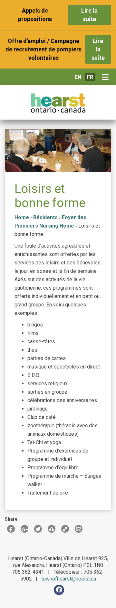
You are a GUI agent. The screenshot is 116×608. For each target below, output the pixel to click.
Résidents (45, 217)
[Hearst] (58, 103)
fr (90, 77)
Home (22, 217)
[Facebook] (59, 590)
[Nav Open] (106, 77)
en (78, 77)
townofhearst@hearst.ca (68, 579)
